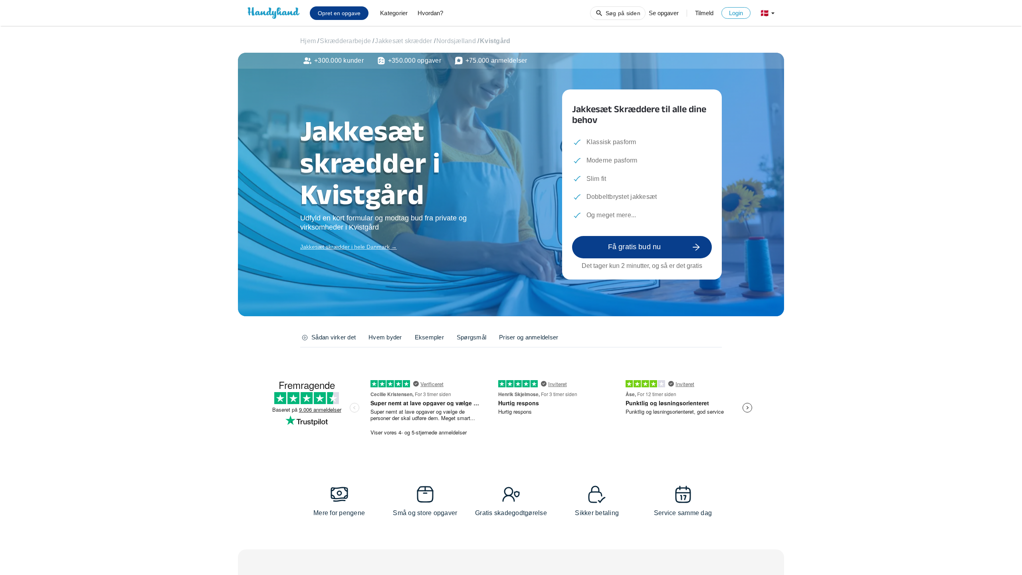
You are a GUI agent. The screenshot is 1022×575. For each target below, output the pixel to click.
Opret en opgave (339, 13)
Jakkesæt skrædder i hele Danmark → (348, 247)
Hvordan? (430, 13)
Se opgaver (664, 13)
